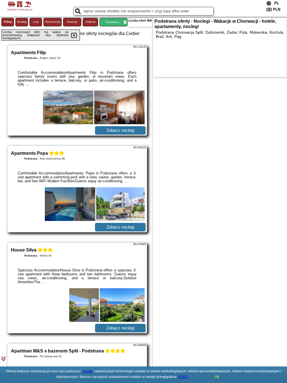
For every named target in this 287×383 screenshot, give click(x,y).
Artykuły (90, 21)
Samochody (53, 21)
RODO (183, 377)
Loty (36, 21)
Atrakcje (72, 21)
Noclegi (22, 21)
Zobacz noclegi (120, 130)
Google (87, 371)
